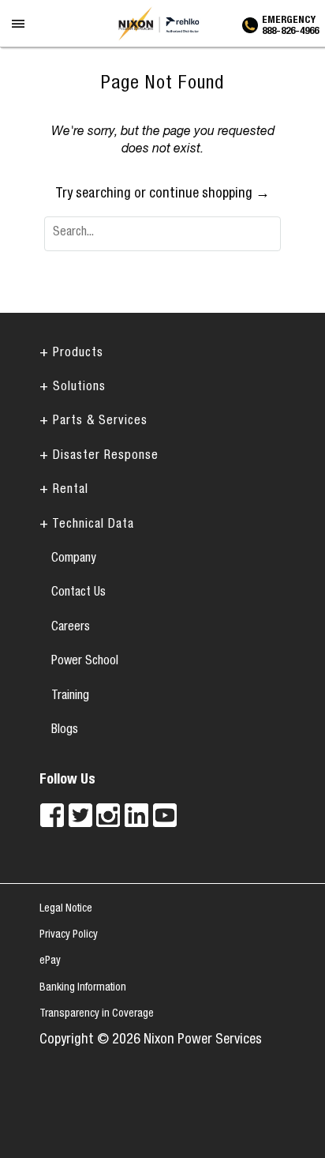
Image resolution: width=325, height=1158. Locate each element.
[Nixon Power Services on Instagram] (108, 815)
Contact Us (78, 593)
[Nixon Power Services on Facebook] (52, 815)
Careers (70, 628)
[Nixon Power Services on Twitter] (80, 815)
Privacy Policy (68, 935)
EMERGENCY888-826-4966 (290, 24)
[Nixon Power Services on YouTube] (165, 815)
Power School (84, 662)
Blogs (64, 730)
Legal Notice (65, 909)
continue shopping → (209, 194)
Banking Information (82, 988)
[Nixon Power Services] (162, 23)
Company (73, 559)
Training (70, 696)
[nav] (19, 35)
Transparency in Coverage (96, 1014)
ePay (50, 961)
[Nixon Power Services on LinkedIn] (136, 815)
